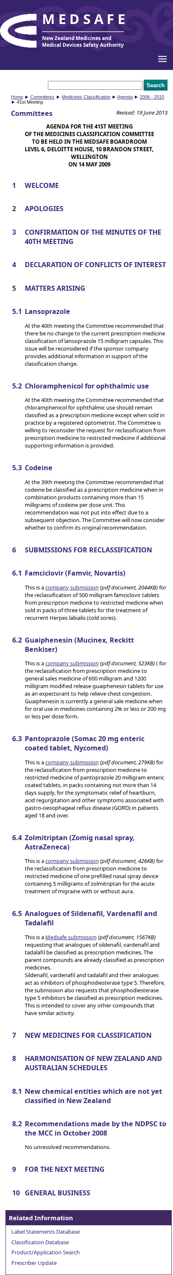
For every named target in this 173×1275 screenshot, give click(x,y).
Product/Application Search (45, 1252)
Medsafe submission (71, 937)
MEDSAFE (85, 18)
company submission (72, 587)
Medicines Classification (86, 96)
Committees (42, 96)
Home (17, 96)
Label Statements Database (45, 1231)
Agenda (125, 96)
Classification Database (40, 1242)
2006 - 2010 (152, 96)
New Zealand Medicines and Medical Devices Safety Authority (83, 41)
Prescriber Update (34, 1263)
